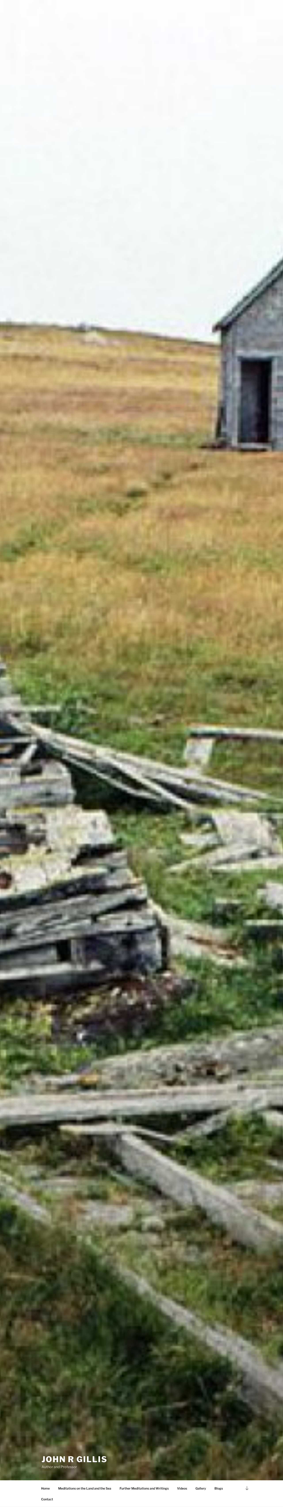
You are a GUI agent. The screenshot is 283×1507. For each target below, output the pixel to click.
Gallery (200, 1488)
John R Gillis (74, 1459)
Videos (182, 1488)
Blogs (218, 1488)
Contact (47, 1499)
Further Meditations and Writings (144, 1488)
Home (45, 1488)
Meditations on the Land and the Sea (84, 1488)
